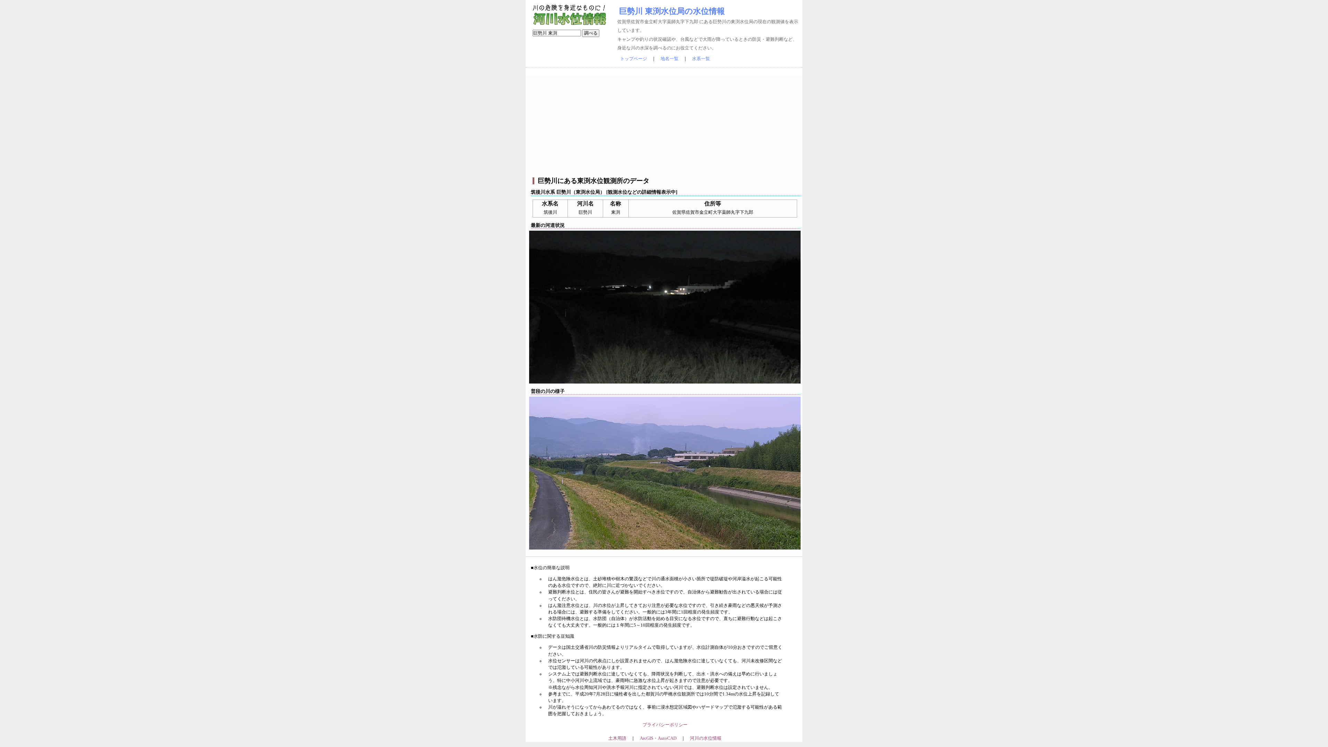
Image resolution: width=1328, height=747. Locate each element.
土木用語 (617, 738)
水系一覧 (701, 58)
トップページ (633, 58)
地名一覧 (670, 58)
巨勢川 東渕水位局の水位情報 (672, 11)
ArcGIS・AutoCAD (658, 738)
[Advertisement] (665, 124)
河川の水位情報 (705, 738)
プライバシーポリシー (665, 724)
